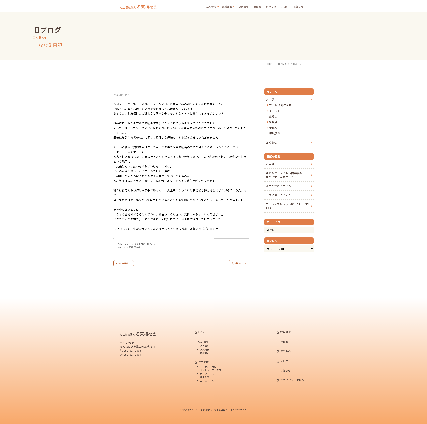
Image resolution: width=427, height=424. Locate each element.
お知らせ (299, 6)
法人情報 (211, 6)
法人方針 (204, 346)
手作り (273, 128)
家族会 (273, 116)
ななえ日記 (139, 244)
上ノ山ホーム (207, 381)
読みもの (271, 6)
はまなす (204, 377)
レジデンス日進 (208, 367)
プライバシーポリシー (293, 380)
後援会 (257, 6)
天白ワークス (207, 373)
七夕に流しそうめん (278, 195)
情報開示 (204, 353)
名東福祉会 (139, 7)
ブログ (285, 6)
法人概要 (204, 349)
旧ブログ (151, 244)
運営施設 (227, 6)
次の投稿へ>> (238, 263)
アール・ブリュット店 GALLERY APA (288, 206)
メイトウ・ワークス (210, 370)
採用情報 (244, 6)
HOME (202, 332)
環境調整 (274, 134)
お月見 (270, 164)
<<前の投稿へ (123, 263)
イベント (274, 111)
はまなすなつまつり (278, 186)
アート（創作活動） (281, 105)
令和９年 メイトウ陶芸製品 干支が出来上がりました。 (287, 175)
